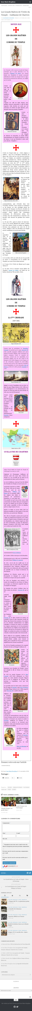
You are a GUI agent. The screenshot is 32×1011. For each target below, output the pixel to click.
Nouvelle (24, 899)
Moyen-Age (11, 5)
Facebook (16, 981)
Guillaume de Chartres (17, 787)
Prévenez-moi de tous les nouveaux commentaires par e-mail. (15, 852)
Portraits (19, 5)
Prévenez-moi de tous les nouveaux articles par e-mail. (15, 858)
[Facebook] (28, 873)
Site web (5, 838)
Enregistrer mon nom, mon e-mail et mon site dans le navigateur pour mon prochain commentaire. (16, 845)
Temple (9, 789)
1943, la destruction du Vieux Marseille (20, 944)
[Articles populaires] (12, 895)
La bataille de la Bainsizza (14, 909)
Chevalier (10, 787)
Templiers (26, 5)
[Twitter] (30, 873)
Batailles (15, 899)
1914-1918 (10, 899)
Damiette (14, 687)
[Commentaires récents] (19, 895)
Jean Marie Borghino (8, 18)
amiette (6, 720)
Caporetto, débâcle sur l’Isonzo (16, 916)
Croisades (4, 5)
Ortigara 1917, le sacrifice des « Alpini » (18, 932)
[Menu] (30, 2)
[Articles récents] (5, 895)
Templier (14, 789)
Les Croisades (26, 787)
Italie (19, 899)
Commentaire (6, 823)
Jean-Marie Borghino (8, 2)
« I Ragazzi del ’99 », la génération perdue (18, 901)
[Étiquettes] (27, 895)
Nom (4, 833)
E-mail (18, 833)
